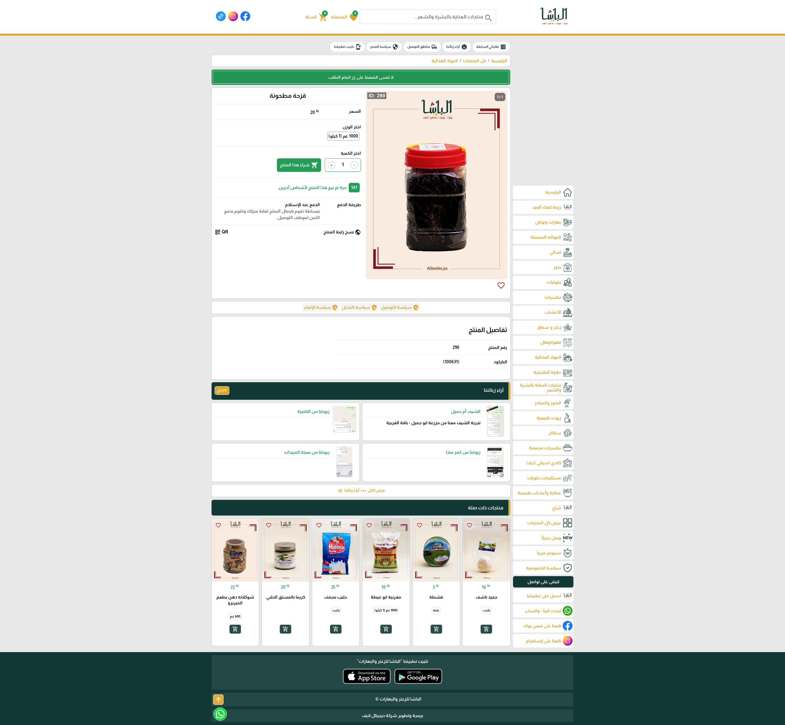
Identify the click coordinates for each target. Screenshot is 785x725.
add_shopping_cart (486, 629)
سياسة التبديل (359, 307)
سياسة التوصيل (400, 307)
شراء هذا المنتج (299, 165)
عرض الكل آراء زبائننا (360, 490)
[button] (344, 17)
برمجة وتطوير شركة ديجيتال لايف (392, 715)
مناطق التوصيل (422, 47)
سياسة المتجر (384, 47)
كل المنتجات (474, 60)
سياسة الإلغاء (321, 307)
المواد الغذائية (444, 60)
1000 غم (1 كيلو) (343, 136)
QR (221, 232)
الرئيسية (499, 60)
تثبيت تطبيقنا (347, 47)
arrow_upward (218, 699)
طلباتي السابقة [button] (491, 47)
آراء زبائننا (456, 47)
